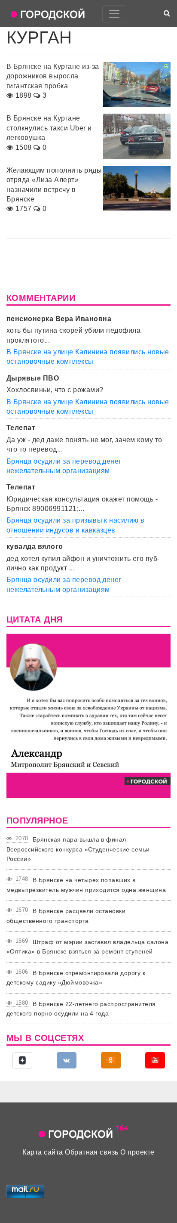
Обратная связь (92, 1152)
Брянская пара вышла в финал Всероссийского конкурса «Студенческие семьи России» (78, 849)
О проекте (137, 1152)
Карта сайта (42, 1152)
